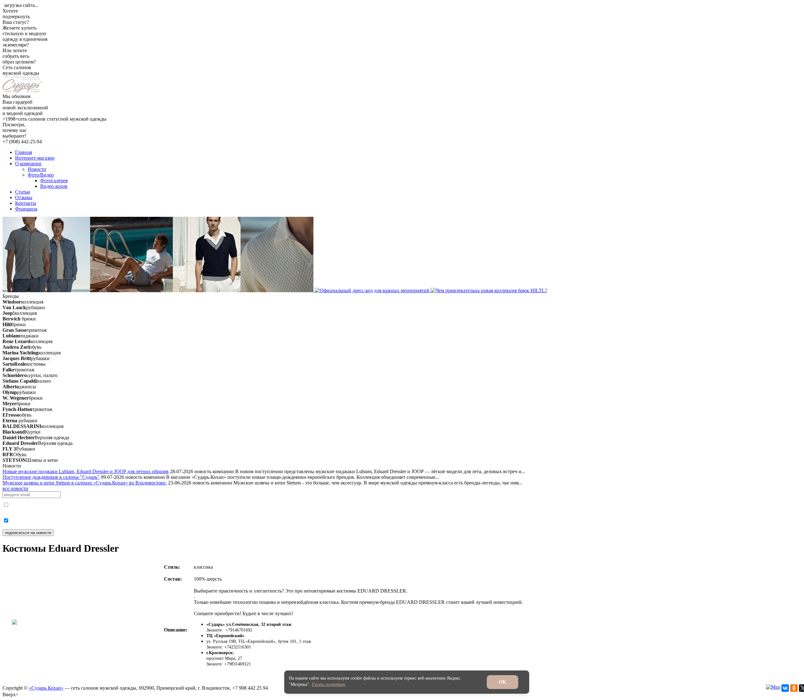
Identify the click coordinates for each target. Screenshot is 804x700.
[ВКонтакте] (785, 688)
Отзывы (23, 197)
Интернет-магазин (35, 158)
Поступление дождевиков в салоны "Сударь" (51, 477)
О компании (28, 163)
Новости (37, 169)
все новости (15, 488)
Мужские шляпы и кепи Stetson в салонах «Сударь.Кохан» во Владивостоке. (85, 482)
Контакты (25, 203)
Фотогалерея (54, 180)
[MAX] (773, 687)
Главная (23, 152)
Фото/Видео (41, 175)
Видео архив (54, 186)
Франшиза (26, 208)
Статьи (22, 191)
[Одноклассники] (794, 688)
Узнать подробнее (328, 684)
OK (502, 682)
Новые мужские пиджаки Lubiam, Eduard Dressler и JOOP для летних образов (86, 471)
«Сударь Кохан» (46, 688)
